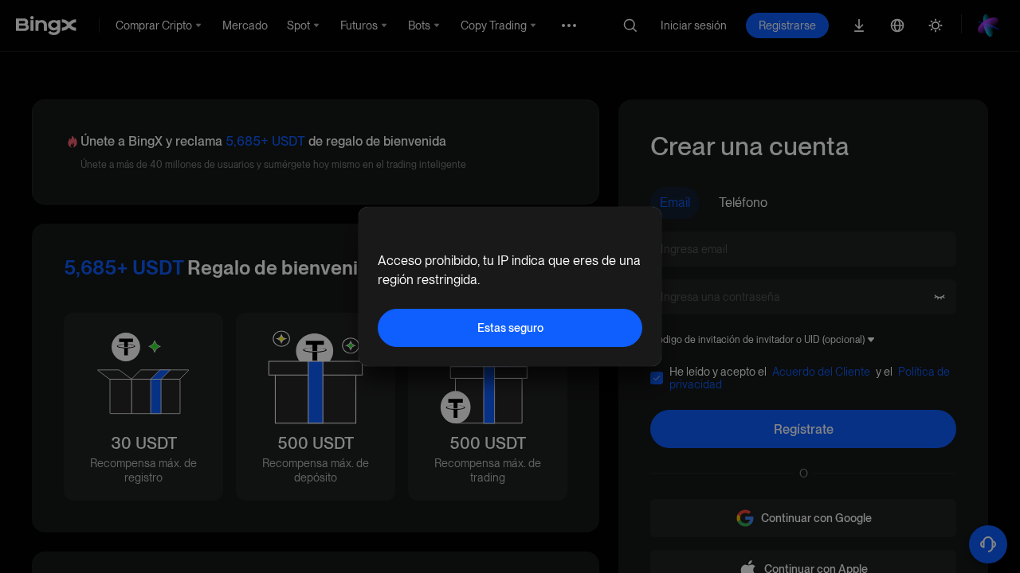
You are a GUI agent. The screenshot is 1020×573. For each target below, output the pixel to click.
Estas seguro (510, 328)
